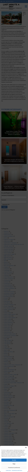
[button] (26, 447)
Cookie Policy (8, 470)
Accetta (14, 460)
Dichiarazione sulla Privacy (17, 470)
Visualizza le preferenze (14, 467)
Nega (14, 463)
